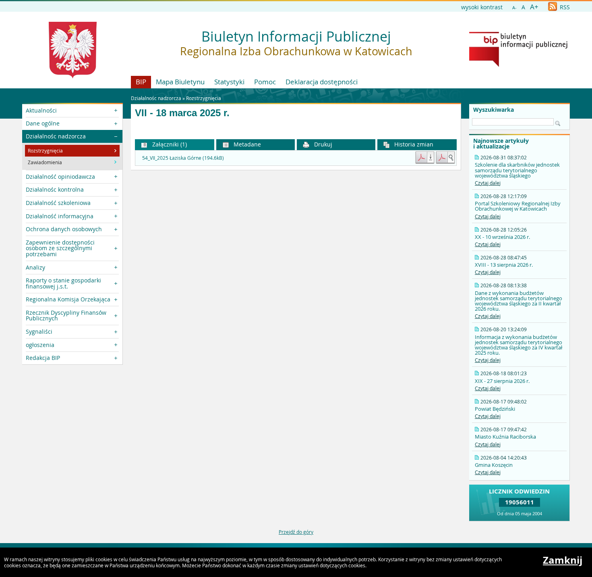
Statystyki (229, 81)
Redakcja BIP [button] (43, 358)
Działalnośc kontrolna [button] (55, 189)
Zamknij (562, 560)
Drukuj (322, 144)
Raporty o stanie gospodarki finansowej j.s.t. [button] (63, 283)
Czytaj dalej (488, 183)
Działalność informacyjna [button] (59, 216)
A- (514, 7)
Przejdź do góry (296, 532)
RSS (564, 7)
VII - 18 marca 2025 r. (182, 113)
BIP (141, 81)
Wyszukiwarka (493, 110)
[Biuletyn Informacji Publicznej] (518, 65)
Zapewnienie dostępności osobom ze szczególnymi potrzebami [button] (60, 248)
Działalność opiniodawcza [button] (60, 176)
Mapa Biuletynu (180, 81)
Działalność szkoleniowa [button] (58, 203)
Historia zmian (413, 144)
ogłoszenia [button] (40, 345)
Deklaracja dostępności (322, 81)
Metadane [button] (246, 144)
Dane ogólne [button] (43, 123)
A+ (534, 6)
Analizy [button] (35, 267)
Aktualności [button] (41, 110)
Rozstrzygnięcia (203, 98)
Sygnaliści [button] (39, 331)
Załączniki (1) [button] (169, 144)
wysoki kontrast (482, 7)
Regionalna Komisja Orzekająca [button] (68, 299)
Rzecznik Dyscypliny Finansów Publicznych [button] (66, 315)
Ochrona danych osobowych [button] (64, 229)
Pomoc (265, 81)
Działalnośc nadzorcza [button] (56, 136)
